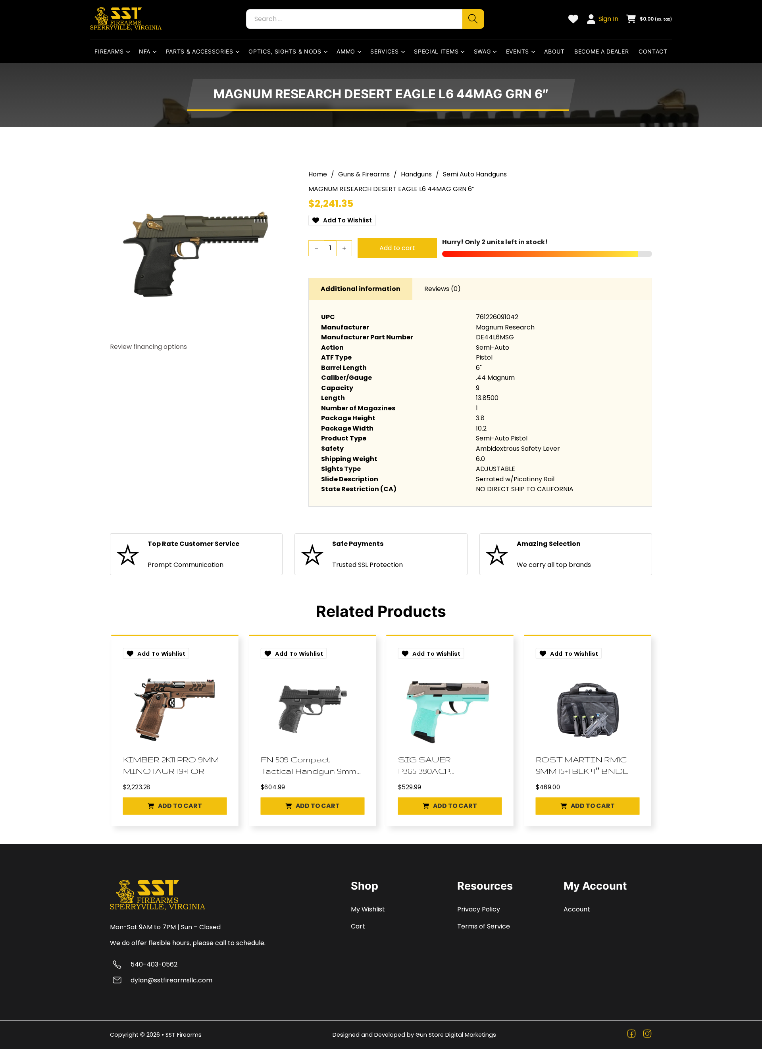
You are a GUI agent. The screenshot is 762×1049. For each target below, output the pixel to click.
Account (577, 909)
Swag (482, 51)
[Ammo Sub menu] (361, 51)
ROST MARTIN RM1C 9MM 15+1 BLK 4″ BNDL (581, 765)
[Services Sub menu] (405, 51)
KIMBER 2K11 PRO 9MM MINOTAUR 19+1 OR (171, 765)
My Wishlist (368, 909)
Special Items (436, 51)
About (554, 51)
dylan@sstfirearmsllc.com (171, 980)
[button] (175, 805)
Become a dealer (601, 51)
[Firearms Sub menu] (130, 51)
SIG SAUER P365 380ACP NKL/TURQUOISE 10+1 (445, 765)
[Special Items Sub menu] (464, 51)
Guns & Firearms (364, 174)
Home (317, 174)
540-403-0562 (154, 964)
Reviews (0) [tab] (442, 288)
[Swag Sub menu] (496, 51)
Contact (653, 51)
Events (517, 51)
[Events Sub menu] (535, 51)
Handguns (416, 174)
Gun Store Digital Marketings (456, 1035)
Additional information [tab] (360, 288)
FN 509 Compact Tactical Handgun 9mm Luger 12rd (308, 765)
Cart (358, 926)
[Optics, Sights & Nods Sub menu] (327, 51)
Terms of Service (483, 926)
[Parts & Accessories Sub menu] (239, 51)
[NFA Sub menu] (156, 51)
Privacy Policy (478, 909)
